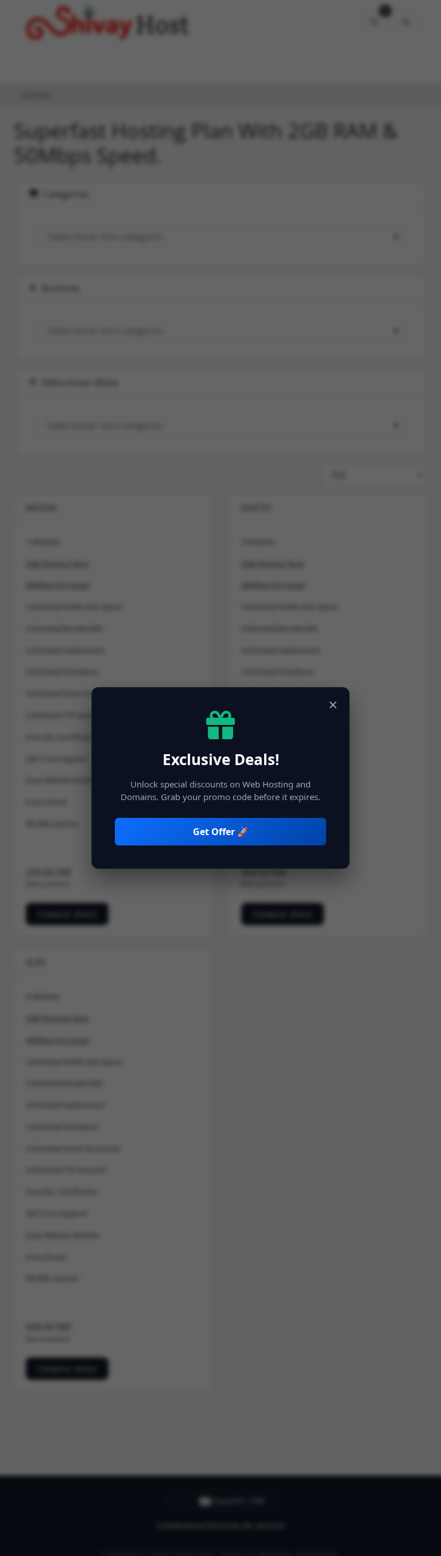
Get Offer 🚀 (221, 831)
